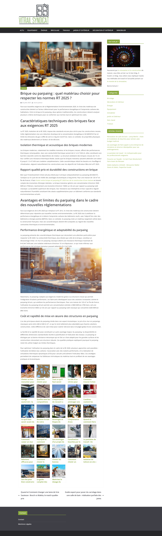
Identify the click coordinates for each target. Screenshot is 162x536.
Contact (21, 519)
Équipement (32, 30)
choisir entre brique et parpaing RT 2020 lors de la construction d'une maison (64, 180)
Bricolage (55, 30)
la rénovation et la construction (129, 70)
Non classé (111, 120)
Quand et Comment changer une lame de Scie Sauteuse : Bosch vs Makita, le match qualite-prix (40, 495)
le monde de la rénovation (117, 81)
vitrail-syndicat (37, 103)
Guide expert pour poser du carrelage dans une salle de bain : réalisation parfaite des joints (83, 495)
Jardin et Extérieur (81, 30)
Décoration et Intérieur (103, 30)
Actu (22, 30)
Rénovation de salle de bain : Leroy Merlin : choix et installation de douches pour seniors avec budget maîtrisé (125, 139)
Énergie (44, 30)
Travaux (66, 30)
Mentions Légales (24, 524)
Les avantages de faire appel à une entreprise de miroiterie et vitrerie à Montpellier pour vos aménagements (125, 147)
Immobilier (121, 30)
